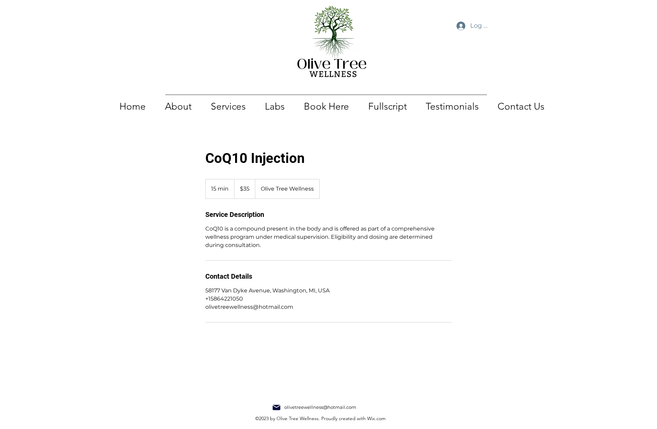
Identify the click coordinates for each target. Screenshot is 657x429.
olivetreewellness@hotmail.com (320, 407)
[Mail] (276, 407)
